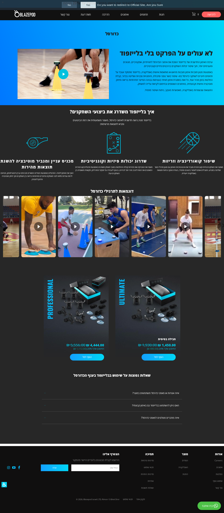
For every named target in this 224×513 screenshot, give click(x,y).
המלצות (219, 474)
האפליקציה (183, 467)
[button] (4, 484)
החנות (185, 474)
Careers (218, 460)
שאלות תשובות (147, 487)
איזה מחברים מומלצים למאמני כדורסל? (160, 417)
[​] (76, 339)
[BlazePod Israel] (19, 14)
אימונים (125, 14)
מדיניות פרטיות (147, 460)
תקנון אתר (140, 499)
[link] (19, 467)
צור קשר (64, 14)
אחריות (151, 481)
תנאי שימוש (149, 467)
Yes (88, 5)
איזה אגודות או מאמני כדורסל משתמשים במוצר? (155, 393)
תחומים (144, 14)
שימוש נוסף (217, 481)
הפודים (185, 460)
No (69, 5)
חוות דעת (86, 14)
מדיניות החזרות (147, 474)
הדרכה (105, 14)
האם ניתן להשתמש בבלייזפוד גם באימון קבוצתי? (155, 405)
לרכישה (211, 14)
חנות (161, 14)
